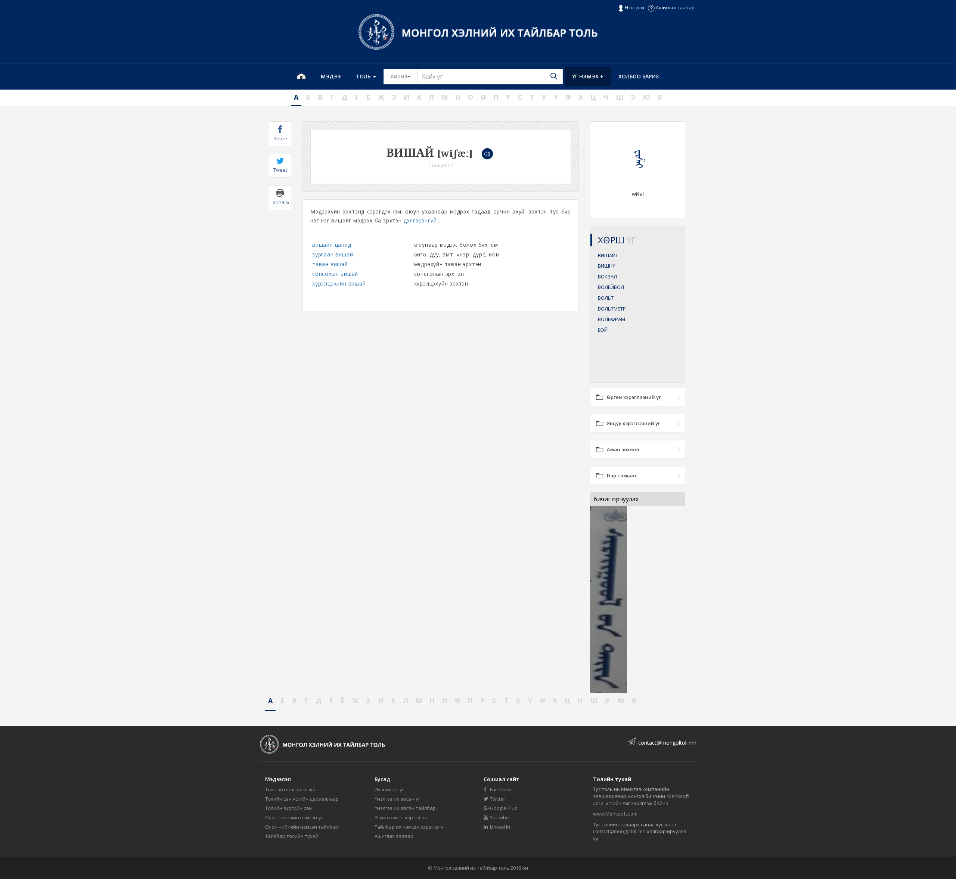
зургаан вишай (332, 254)
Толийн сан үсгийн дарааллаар (302, 798)
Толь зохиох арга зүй (290, 789)
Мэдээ (331, 76)
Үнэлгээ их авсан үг (397, 798)
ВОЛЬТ (606, 297)
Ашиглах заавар (675, 7)
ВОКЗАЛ (607, 276)
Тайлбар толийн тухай (292, 836)
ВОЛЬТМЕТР (612, 308)
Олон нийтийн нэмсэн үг (294, 817)
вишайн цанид (331, 244)
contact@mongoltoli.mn (667, 742)
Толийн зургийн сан (288, 808)
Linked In (499, 826)
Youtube (499, 817)
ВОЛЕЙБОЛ (611, 287)
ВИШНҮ (606, 265)
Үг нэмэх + (587, 76)
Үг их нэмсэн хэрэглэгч (401, 817)
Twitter (497, 798)
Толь (364, 76)
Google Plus (503, 808)
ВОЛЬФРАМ (611, 319)
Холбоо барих (638, 76)
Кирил (404, 76)
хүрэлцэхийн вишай (339, 283)
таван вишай (330, 264)
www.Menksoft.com (615, 813)
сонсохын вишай (335, 273)
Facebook (500, 789)
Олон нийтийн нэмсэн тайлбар (301, 826)
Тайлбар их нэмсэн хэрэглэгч (409, 826)
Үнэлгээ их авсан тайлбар (405, 808)
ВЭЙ (603, 330)
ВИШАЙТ (608, 255)
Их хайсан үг (389, 789)
